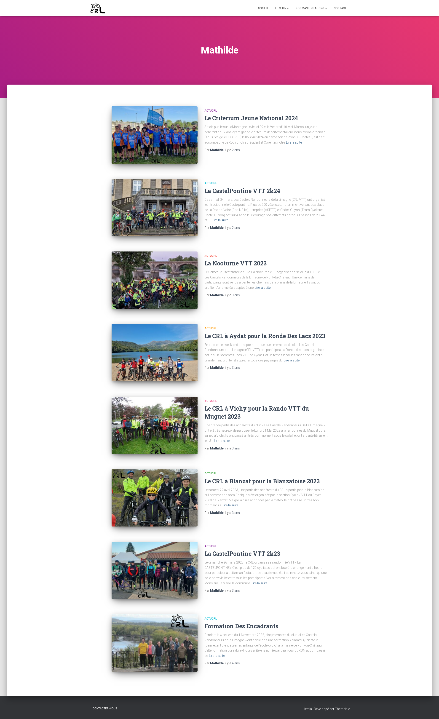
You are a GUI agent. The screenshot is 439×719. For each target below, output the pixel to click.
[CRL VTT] (98, 8)
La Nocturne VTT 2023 (235, 263)
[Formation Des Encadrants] (155, 643)
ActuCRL (210, 110)
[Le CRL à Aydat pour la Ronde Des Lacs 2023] (155, 352)
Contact (340, 8)
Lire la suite (294, 142)
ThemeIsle (342, 709)
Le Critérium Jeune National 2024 (251, 118)
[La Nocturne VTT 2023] (155, 280)
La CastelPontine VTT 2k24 (242, 191)
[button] (287, 8)
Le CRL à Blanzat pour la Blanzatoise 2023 (262, 481)
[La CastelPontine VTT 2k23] (155, 570)
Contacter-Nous (105, 708)
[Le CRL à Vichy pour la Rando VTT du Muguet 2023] (155, 425)
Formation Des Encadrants (241, 626)
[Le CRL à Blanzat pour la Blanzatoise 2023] (155, 498)
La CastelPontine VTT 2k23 (242, 553)
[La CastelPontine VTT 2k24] (155, 207)
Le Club (280, 8)
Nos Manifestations (310, 8)
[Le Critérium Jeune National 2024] (155, 135)
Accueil (262, 8)
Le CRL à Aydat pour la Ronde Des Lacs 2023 (264, 336)
